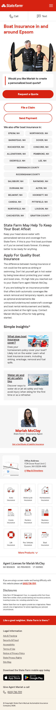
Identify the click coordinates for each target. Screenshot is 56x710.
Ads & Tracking (10, 636)
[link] (14, 5)
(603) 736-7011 (29, 583)
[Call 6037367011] (21, 439)
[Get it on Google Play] (33, 677)
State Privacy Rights (12, 658)
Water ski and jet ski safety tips (15, 378)
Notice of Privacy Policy (14, 653)
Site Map (7, 662)
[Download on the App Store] (12, 677)
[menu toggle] (51, 5)
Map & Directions (35, 471)
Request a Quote (28, 94)
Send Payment (28, 118)
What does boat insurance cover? (17, 339)
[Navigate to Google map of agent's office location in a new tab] (34, 439)
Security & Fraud (11, 640)
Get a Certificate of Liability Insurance (28, 444)
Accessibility (9, 645)
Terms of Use (9, 649)
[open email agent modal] (28, 440)
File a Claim (28, 107)
